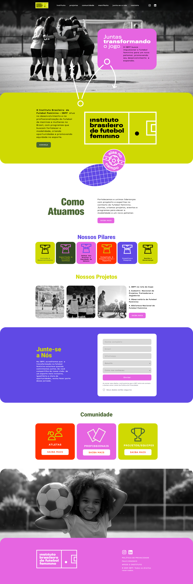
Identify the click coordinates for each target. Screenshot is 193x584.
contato (135, 5)
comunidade (88, 5)
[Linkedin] (155, 5)
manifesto (103, 5)
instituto (61, 5)
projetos (73, 5)
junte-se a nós (119, 5)
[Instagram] (149, 5)
